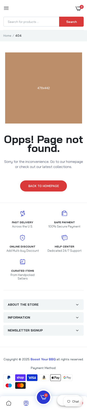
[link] (9, 404)
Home (7, 36)
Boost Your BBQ (43, 359)
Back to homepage (43, 186)
